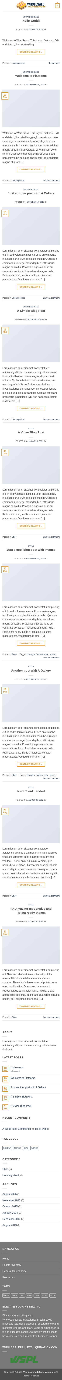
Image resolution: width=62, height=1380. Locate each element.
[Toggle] (58, 1265)
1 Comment (17, 1071)
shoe (29, 1295)
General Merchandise (14, 1271)
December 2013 (11, 1219)
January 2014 (10, 1212)
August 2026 (9, 1194)
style (46, 654)
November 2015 (11, 1200)
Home (5, 1258)
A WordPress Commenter (16, 1128)
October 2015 (10, 1206)
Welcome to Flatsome (31, 75)
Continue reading (31, 52)
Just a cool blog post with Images (31, 549)
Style (31, 428)
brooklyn (31, 654)
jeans (14, 1295)
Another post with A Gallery (31, 670)
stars (36, 1295)
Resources (8, 1277)
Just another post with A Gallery (31, 193)
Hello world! (31, 20)
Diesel (6, 1295)
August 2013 (9, 1225)
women (53, 654)
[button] (4, 6)
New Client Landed (31, 791)
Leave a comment (51, 180)
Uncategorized (31, 17)
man (22, 1295)
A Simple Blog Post (31, 310)
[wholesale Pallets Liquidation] (31, 5)
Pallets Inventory (11, 1265)
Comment (54, 63)
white (52, 1295)
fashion (39, 654)
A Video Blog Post (31, 432)
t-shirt (44, 1295)
